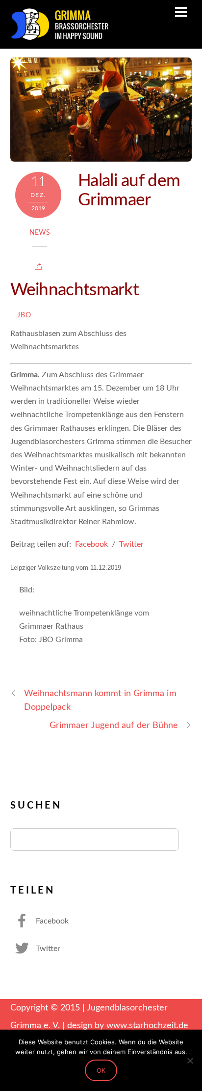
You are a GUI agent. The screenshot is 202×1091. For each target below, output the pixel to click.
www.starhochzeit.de (147, 1025)
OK (101, 1070)
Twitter (131, 544)
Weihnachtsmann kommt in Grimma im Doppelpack (100, 700)
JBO (24, 315)
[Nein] (190, 1060)
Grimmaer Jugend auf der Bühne (114, 725)
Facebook (91, 544)
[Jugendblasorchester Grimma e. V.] (59, 36)
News (39, 232)
